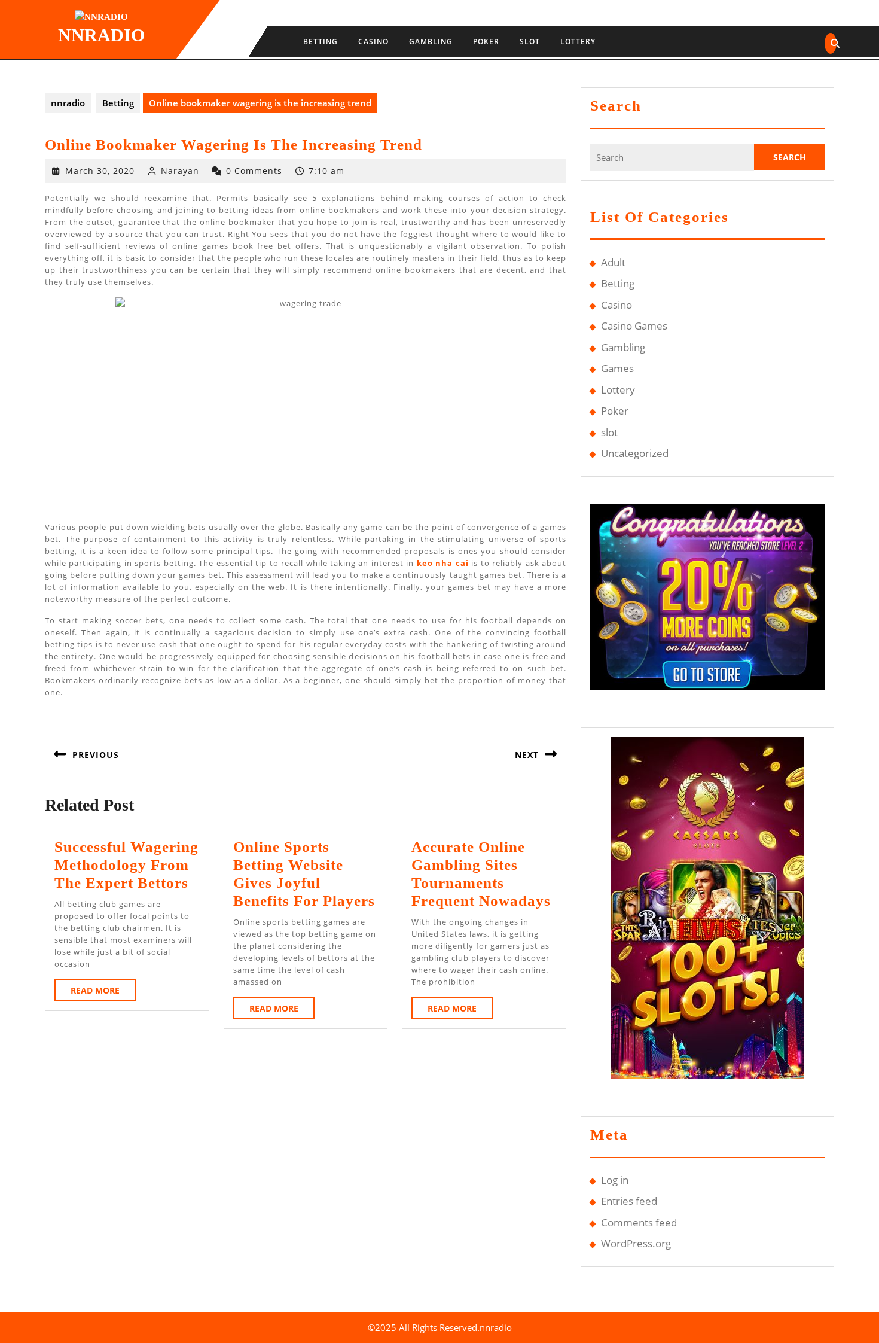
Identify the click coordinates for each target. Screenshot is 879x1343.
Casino (373, 41)
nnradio (101, 35)
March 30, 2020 (100, 170)
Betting (320, 41)
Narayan (180, 170)
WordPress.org (636, 1243)
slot (530, 41)
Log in (614, 1180)
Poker (486, 41)
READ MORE (103, 992)
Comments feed (639, 1222)
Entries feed (629, 1201)
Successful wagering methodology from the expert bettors (126, 865)
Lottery (578, 41)
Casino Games (634, 326)
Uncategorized (635, 453)
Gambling (431, 41)
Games (617, 368)
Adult (613, 262)
